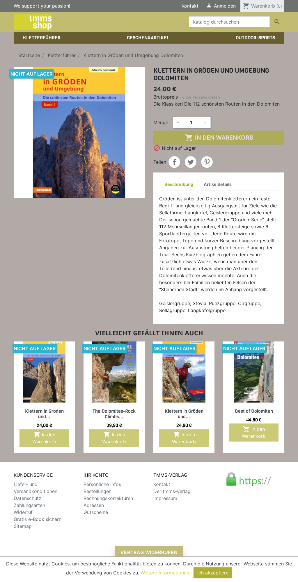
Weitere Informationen (165, 573)
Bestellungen (97, 491)
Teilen (174, 162)
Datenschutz (27, 498)
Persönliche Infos (102, 484)
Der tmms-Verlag (172, 491)
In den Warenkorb (219, 137)
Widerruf (23, 512)
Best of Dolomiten (254, 411)
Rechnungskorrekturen (108, 498)
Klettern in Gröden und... (44, 414)
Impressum (165, 498)
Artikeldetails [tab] (218, 184)
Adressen (94, 505)
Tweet (190, 162)
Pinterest (207, 162)
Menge (160, 122)
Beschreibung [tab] (178, 184)
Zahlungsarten (29, 505)
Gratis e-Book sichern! (38, 519)
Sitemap (23, 526)
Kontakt (190, 6)
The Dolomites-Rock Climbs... (114, 414)
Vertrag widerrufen (149, 552)
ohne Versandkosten (201, 97)
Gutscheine (96, 512)
